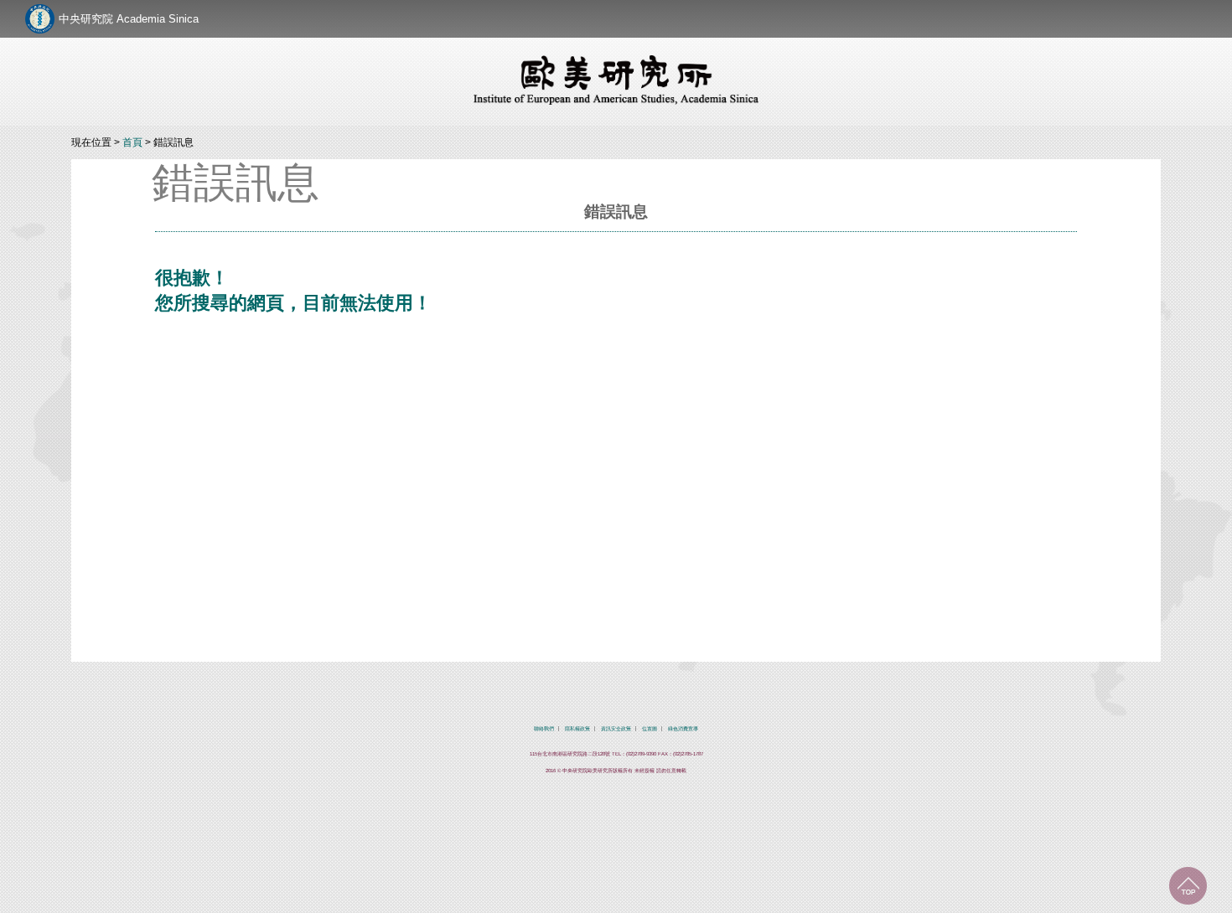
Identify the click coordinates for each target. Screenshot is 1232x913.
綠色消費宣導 (683, 728)
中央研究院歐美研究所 (616, 79)
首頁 (132, 142)
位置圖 (649, 728)
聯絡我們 (544, 728)
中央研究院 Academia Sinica (129, 19)
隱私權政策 (577, 728)
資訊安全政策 (616, 728)
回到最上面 (1188, 886)
